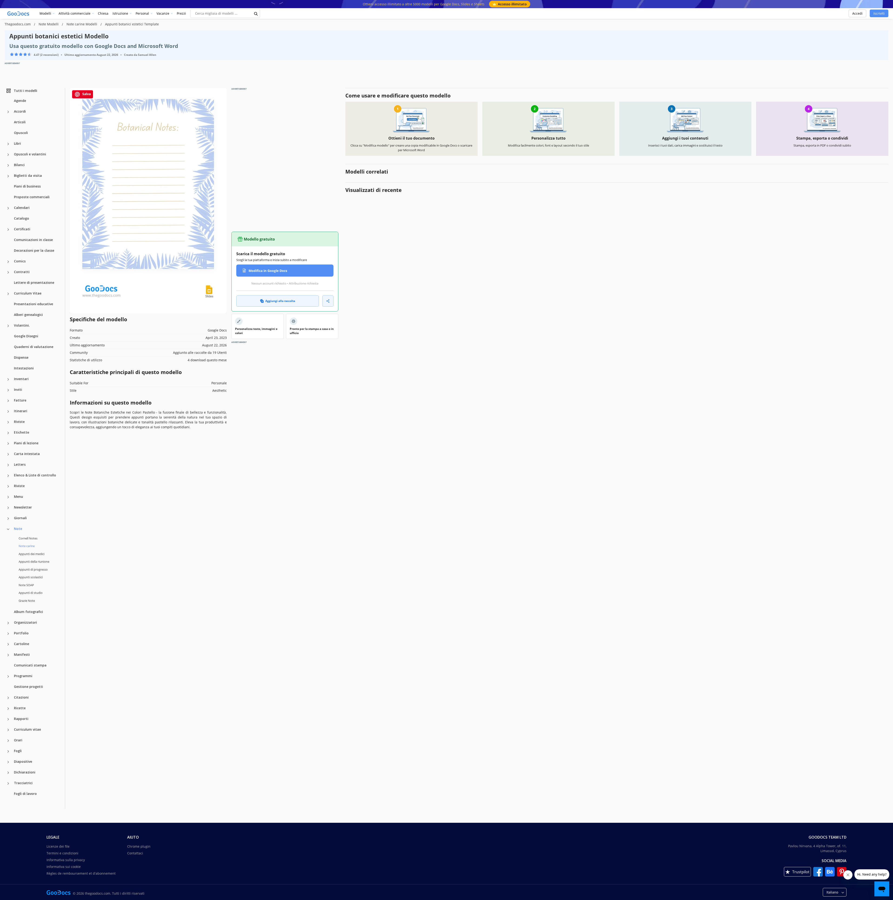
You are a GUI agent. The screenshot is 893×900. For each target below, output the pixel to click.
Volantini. (22, 325)
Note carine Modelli (82, 24)
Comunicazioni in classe (33, 240)
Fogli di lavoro (25, 793)
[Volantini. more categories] (8, 325)
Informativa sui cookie (64, 866)
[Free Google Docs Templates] (19, 13)
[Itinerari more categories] (8, 411)
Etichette (21, 432)
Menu (18, 496)
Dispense (21, 357)
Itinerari (20, 411)
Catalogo (21, 218)
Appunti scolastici (31, 577)
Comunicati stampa (30, 665)
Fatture (20, 400)
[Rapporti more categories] (8, 719)
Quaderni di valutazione (33, 347)
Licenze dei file (58, 846)
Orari (18, 740)
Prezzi (181, 13)
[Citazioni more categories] (8, 697)
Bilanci (19, 165)
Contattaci (135, 853)
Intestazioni (24, 368)
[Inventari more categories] (8, 379)
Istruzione (120, 13)
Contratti (22, 272)
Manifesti (22, 654)
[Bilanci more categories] (8, 165)
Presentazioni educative (33, 304)
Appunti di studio (31, 593)
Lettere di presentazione (34, 282)
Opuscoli (21, 132)
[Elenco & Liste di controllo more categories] (8, 475)
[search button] (256, 13)
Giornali (20, 518)
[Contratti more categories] (8, 272)
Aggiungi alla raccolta (280, 301)
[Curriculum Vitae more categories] (8, 293)
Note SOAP (26, 585)
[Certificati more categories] (8, 229)
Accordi (20, 111)
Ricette (20, 708)
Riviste (19, 421)
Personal (142, 13)
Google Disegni (26, 336)
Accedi (857, 13)
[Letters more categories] (8, 465)
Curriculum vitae (27, 729)
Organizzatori (25, 622)
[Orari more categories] (8, 740)
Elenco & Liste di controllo (35, 475)
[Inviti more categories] (8, 390)
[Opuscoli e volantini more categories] (8, 154)
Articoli (20, 122)
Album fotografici (28, 611)
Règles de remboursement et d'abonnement (81, 873)
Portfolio (21, 633)
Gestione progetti (28, 686)
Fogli (18, 751)
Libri (17, 143)
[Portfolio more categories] (8, 633)
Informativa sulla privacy (66, 860)
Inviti (18, 389)
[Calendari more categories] (8, 208)
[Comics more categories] (8, 261)
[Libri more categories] (8, 144)
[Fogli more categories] (8, 751)
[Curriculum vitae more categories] (8, 729)
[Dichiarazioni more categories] (8, 772)
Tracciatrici (23, 783)
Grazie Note (27, 601)
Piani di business (27, 186)
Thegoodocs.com (18, 24)
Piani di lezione (26, 443)
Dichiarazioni (24, 772)
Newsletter (23, 507)
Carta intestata (27, 454)
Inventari (21, 379)
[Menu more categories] (8, 497)
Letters (20, 464)
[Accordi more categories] (8, 111)
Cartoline (21, 644)
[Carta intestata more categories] (8, 454)
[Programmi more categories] (8, 676)
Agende (20, 100)
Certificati (22, 229)
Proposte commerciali (32, 197)
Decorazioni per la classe (34, 250)
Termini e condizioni (62, 853)
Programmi (23, 676)
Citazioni (21, 697)
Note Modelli (49, 24)
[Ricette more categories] (8, 708)
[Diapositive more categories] (8, 762)
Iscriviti (879, 13)
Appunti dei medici (31, 554)
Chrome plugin (138, 846)
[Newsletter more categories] (8, 507)
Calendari (22, 207)
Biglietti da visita (28, 175)
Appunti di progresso (33, 569)
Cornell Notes (28, 538)
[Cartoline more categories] (8, 644)
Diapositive (23, 761)
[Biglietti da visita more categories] (8, 176)
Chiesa (103, 13)
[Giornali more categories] (8, 518)
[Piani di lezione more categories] (8, 443)
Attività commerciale (74, 13)
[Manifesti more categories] (8, 655)
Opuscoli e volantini (30, 154)
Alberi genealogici (28, 314)
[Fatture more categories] (8, 400)
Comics (20, 261)
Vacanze (163, 13)
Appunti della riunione (34, 561)
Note (18, 528)
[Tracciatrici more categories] (8, 783)
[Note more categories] (8, 529)
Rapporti (21, 718)
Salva (86, 94)
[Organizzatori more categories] (8, 622)
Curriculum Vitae (27, 293)
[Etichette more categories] (8, 432)
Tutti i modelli (25, 90)
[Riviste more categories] (8, 422)
